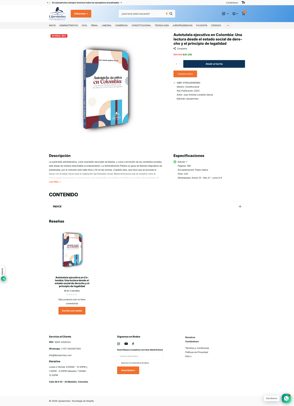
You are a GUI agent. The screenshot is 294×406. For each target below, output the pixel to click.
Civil (84, 25)
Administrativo (68, 25)
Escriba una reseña (72, 310)
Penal (94, 25)
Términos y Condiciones (197, 348)
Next (121, 3)
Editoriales (80, 13)
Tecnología (162, 25)
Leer (53, 181)
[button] (47, 2)
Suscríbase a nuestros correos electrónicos (140, 349)
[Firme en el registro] (235, 13)
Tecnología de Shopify (83, 401)
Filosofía (201, 25)
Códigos (216, 25)
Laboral (107, 25)
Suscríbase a (128, 370)
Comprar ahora (185, 73)
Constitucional (141, 25)
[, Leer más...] (225, 13)
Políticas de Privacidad (196, 352)
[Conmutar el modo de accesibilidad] (243, 3)
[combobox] (147, 13)
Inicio (52, 25)
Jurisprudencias (182, 25)
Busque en (171, 13)
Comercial (121, 25)
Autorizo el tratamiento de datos (135, 363)
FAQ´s (188, 356)
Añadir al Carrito (214, 64)
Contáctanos (232, 2)
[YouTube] (126, 344)
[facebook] (133, 344)
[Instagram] (118, 343)
